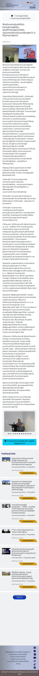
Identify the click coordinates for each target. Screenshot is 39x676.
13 (30, 433)
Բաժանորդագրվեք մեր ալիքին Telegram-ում (20, 442)
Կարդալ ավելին (28, 473)
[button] (29, 2)
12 (28, 433)
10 (25, 433)
